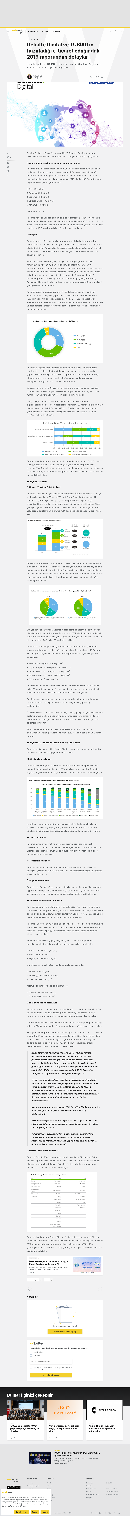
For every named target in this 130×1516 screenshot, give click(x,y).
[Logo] (17, 31)
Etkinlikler (56, 31)
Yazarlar (89, 1486)
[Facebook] (114, 1513)
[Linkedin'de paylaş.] (8, 171)
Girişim (49, 1489)
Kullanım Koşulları (112, 1495)
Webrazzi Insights (33, 1486)
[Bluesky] (109, 1513)
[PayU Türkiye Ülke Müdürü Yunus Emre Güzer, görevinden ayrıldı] (40, 1458)
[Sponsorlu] (87, 1265)
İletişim (89, 1497)
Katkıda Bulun (91, 1489)
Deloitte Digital (33, 1280)
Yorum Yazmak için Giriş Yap (65, 1332)
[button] (65, 338)
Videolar (30, 1489)
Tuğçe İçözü (14, 1438)
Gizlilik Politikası (112, 1492)
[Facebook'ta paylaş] (8, 163)
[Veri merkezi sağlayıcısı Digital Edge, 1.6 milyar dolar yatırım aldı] (65, 1410)
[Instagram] (105, 1513)
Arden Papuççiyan (60, 1464)
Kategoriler (33, 31)
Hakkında (89, 1483)
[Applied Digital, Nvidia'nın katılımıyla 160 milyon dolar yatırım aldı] (104, 1410)
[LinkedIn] (96, 1513)
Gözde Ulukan (54, 1438)
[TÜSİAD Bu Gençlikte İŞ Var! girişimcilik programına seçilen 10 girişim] (25, 1410)
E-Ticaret (31, 40)
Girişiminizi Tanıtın (92, 1495)
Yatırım (12, 1423)
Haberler (30, 1483)
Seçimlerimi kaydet (51, 1375)
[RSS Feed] (118, 1513)
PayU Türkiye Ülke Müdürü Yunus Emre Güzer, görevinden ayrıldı (77, 1454)
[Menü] (8, 32)
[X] (91, 1513)
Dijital (49, 1483)
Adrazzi (31, 1273)
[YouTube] (100, 1513)
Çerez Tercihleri (111, 1489)
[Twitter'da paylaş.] (8, 167)
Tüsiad (47, 1280)
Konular (45, 31)
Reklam (89, 1492)
